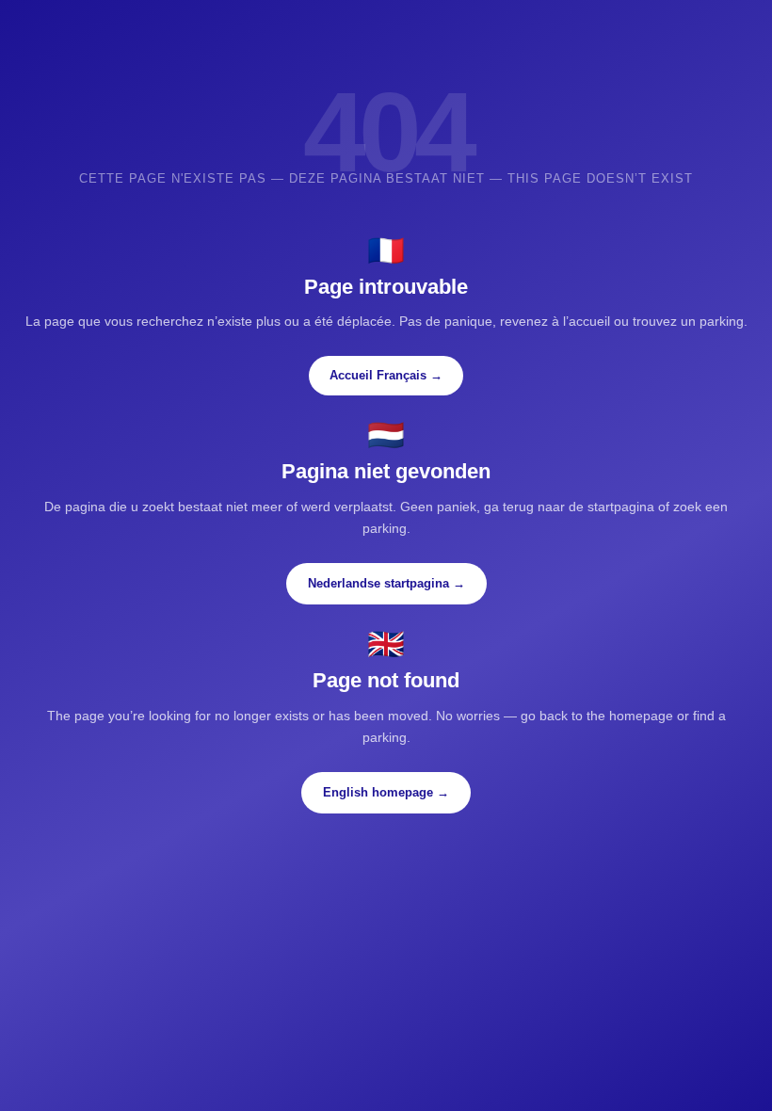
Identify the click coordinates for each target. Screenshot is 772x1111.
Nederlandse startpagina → (386, 583)
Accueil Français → (386, 375)
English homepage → (386, 792)
